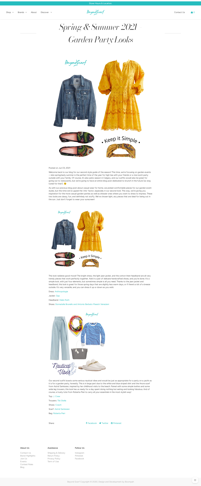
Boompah (129, 482)
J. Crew (57, 396)
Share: (51, 423)
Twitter (104, 423)
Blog (22, 467)
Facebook (92, 423)
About (34, 12)
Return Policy (54, 456)
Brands (21, 12)
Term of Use (53, 461)
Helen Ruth (64, 300)
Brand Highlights (27, 456)
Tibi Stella (61, 400)
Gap (58, 296)
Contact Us (179, 12)
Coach (58, 405)
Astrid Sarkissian (62, 409)
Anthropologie (61, 291)
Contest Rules (26, 464)
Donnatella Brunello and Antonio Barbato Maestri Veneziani (82, 304)
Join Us (23, 458)
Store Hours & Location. (100, 3)
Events (23, 461)
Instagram (79, 453)
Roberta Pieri (59, 413)
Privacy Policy (54, 458)
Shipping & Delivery (56, 453)
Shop (8, 12)
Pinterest (117, 423)
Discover (45, 12)
